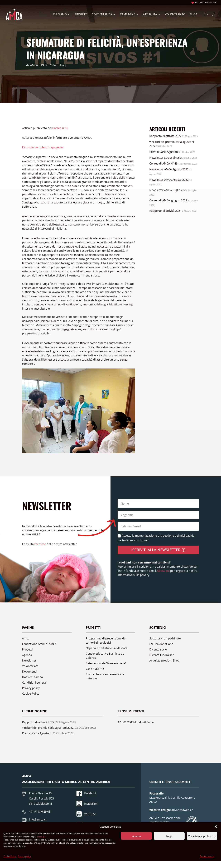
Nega (169, 836)
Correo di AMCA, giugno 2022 (168, 200)
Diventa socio (158, 649)
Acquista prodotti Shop (164, 660)
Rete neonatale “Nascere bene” (106, 663)
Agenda (27, 655)
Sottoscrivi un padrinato (165, 638)
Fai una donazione (205, 3)
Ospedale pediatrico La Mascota (106, 648)
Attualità (150, 14)
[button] (216, 826)
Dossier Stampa (32, 677)
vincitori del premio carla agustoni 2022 (48, 728)
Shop (193, 14)
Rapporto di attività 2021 (165, 211)
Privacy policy (24, 856)
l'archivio (40, 544)
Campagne (127, 14)
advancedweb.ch (182, 810)
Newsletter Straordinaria (165, 158)
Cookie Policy (9, 856)
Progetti (81, 14)
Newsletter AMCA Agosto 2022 (169, 169)
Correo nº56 (60, 128)
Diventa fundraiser (161, 655)
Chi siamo (60, 14)
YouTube (90, 814)
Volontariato (175, 14)
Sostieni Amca (102, 14)
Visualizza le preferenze (202, 836)
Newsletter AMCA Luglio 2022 (168, 190)
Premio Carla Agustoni (164, 152)
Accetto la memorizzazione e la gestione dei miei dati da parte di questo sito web (156, 538)
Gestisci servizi (207, 856)
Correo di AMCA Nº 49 (163, 163)
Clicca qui (163, 571)
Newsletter (29, 660)
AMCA (34, 65)
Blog (61, 65)
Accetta (136, 836)
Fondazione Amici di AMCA (39, 644)
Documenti (29, 671)
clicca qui (41, 836)
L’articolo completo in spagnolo (42, 147)
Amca (25, 638)
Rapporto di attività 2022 (165, 136)
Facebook (90, 793)
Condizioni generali (34, 682)
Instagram (91, 804)
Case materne (95, 669)
